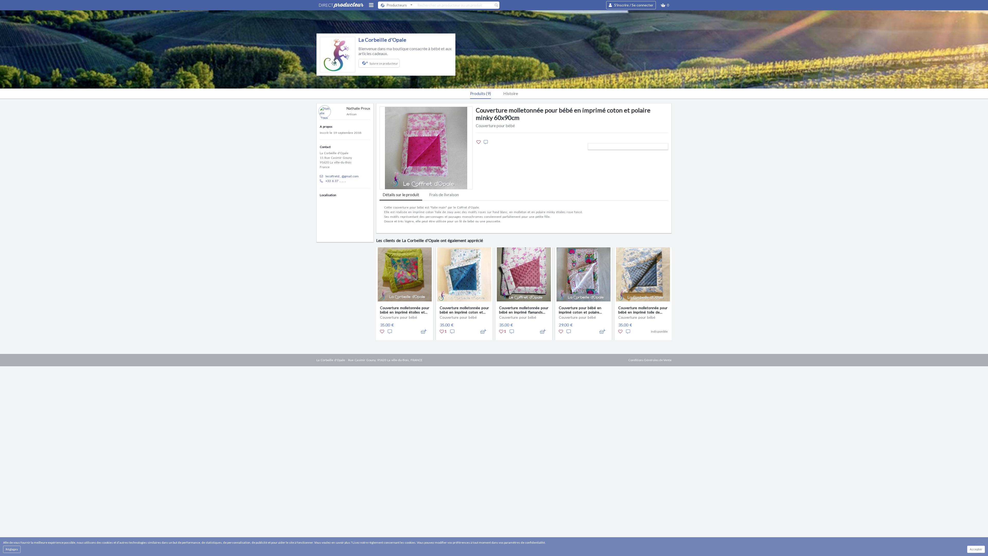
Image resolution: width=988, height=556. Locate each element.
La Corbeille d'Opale (382, 40)
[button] (665, 5)
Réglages (12, 549)
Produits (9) (480, 93)
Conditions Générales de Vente (650, 360)
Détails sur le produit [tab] (401, 194)
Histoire (510, 93)
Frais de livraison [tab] (444, 194)
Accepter (976, 549)
